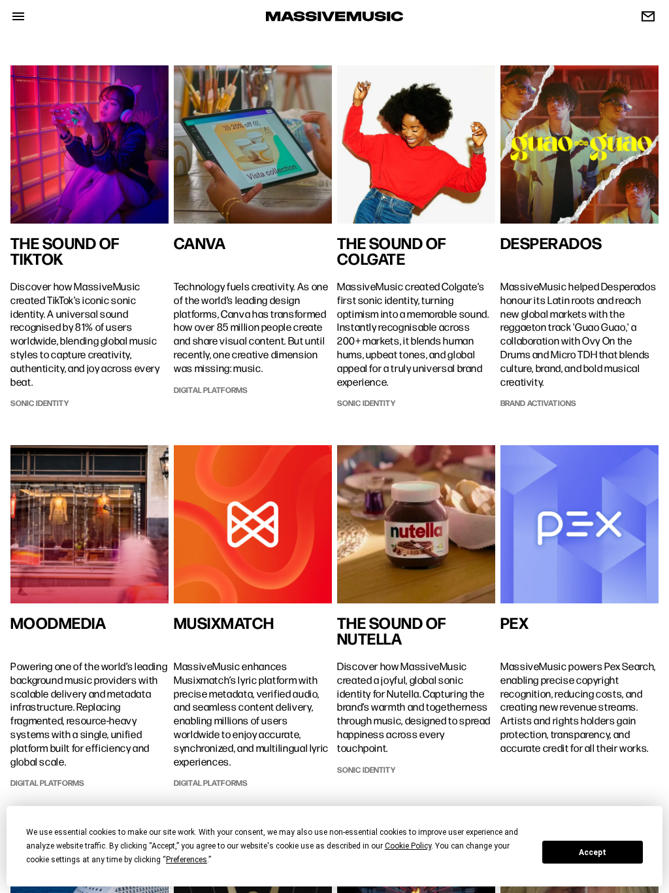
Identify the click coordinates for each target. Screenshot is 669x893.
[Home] (334, 17)
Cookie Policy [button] (408, 846)
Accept (592, 852)
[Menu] (13, 16)
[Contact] (643, 16)
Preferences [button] (186, 859)
